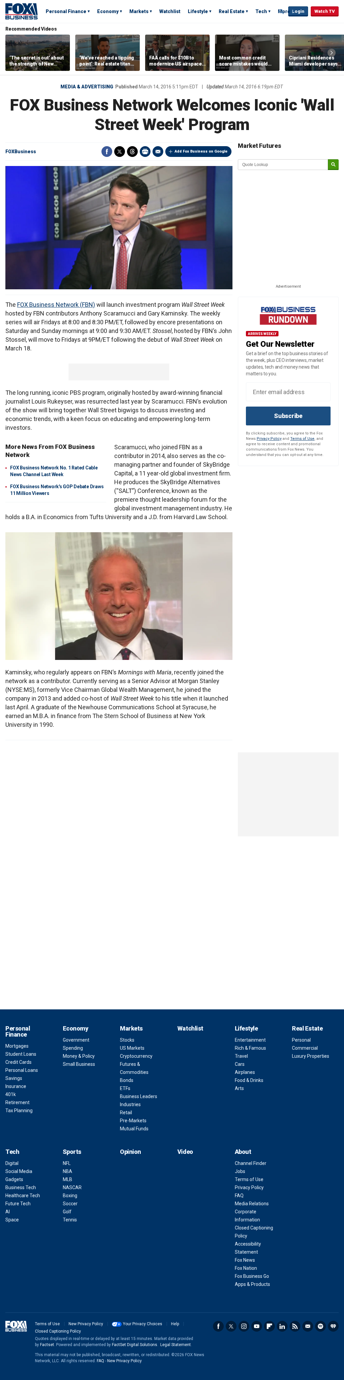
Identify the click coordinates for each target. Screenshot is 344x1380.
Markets (138, 11)
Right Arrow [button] (332, 53)
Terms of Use (302, 438)
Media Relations (252, 1203)
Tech (261, 11)
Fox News (245, 1260)
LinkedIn (282, 1326)
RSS (295, 1326)
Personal (301, 1040)
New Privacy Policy (86, 1324)
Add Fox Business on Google (201, 151)
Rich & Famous (250, 1048)
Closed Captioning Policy (58, 1331)
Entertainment (250, 1040)
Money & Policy (79, 1056)
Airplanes (245, 1072)
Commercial (305, 1048)
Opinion (130, 1151)
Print (145, 151)
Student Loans (20, 1054)
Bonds (126, 1080)
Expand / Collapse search (281, 11)
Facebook (106, 151)
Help (175, 1324)
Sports (72, 1151)
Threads (132, 151)
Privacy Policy (269, 438)
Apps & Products (252, 1284)
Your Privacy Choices (142, 1324)
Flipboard (269, 1326)
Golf (67, 1211)
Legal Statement (175, 1344)
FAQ (239, 1195)
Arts (239, 1088)
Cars (240, 1064)
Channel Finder (250, 1163)
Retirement (17, 1102)
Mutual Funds (134, 1128)
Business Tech (20, 1187)
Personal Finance (66, 11)
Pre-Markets (133, 1120)
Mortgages (17, 1046)
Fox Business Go (252, 1276)
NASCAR (72, 1187)
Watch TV (324, 11)
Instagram (244, 1326)
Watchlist (169, 11)
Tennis (70, 1219)
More (284, 11)
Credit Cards (18, 1062)
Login (298, 11)
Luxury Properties (310, 1056)
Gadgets (14, 1179)
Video (185, 1151)
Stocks (127, 1040)
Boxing (70, 1195)
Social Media (18, 1171)
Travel (241, 1056)
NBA (67, 1171)
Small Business (79, 1064)
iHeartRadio (333, 1326)
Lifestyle (198, 11)
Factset (47, 1344)
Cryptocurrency (136, 1056)
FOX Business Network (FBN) (56, 304)
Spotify (320, 1326)
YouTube (256, 1326)
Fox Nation (246, 1268)
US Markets (132, 1048)
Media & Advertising (86, 86)
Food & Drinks (249, 1080)
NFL (67, 1163)
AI (7, 1211)
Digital (11, 1163)
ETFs (125, 1088)
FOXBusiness (20, 151)
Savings (13, 1078)
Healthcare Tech (22, 1195)
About (243, 1151)
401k (10, 1094)
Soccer (70, 1203)
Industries (130, 1104)
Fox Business (21, 11)
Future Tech (18, 1203)
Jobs (240, 1171)
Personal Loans (21, 1070)
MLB (67, 1179)
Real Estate (232, 11)
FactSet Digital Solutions (134, 1344)
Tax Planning (19, 1110)
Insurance (15, 1086)
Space (12, 1219)
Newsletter (307, 1326)
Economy (108, 11)
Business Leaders (138, 1096)
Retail (126, 1112)
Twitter (119, 151)
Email (158, 151)
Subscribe (288, 415)
